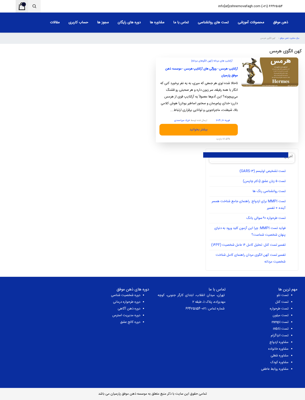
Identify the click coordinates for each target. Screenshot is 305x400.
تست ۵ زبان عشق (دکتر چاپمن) (264, 181)
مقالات (55, 22)
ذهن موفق (280, 22)
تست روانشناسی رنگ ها (269, 191)
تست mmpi (280, 322)
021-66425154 (196, 308)
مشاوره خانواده (278, 349)
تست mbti (280, 329)
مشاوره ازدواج (278, 342)
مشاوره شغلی (279, 355)
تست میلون (280, 315)
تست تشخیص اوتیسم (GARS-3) (263, 171)
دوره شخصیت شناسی (125, 295)
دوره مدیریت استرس (126, 315)
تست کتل (281, 302)
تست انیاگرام (279, 335)
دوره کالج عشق (130, 322)
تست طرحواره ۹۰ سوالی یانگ (266, 218)
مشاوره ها (157, 22)
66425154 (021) (272, 6)
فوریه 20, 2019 (223, 121)
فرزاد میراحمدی (182, 121)
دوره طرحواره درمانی (126, 302)
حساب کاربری (78, 22)
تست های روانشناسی (213, 22)
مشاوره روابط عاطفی (274, 369)
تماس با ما (181, 22)
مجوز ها (103, 22)
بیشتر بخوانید (199, 129)
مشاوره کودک (279, 362)
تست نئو (282, 295)
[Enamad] (38, 303)
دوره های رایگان (129, 22)
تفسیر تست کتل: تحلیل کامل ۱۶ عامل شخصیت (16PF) (248, 245)
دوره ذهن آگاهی (129, 308)
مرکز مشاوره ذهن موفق (289, 38)
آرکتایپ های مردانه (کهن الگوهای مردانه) (211, 61)
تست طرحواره (279, 308)
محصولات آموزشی (251, 22)
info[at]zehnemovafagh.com (239, 6)
